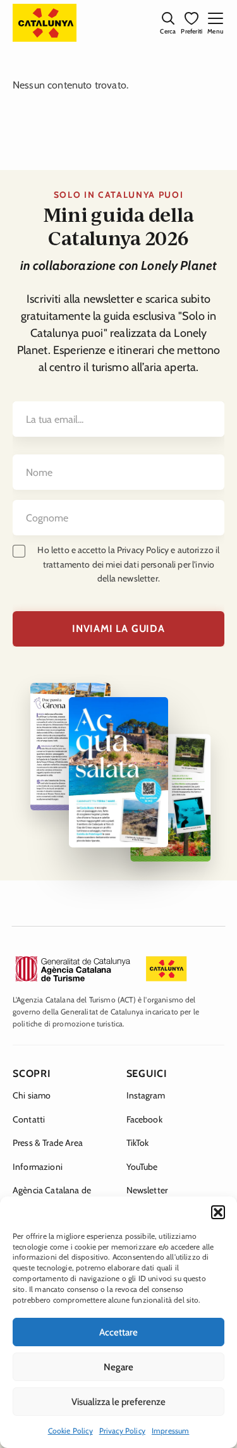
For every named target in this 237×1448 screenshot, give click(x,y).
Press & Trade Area (48, 1142)
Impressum (170, 1430)
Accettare (118, 1332)
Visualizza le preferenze (118, 1402)
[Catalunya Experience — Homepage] (44, 23)
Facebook (144, 1119)
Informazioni (38, 1166)
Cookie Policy (70, 1430)
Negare (118, 1367)
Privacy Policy (122, 1430)
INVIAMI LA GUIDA (118, 629)
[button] (218, 1212)
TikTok (137, 1142)
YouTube (142, 1166)
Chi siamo (32, 1095)
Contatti (29, 1119)
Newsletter (147, 1190)
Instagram (145, 1095)
